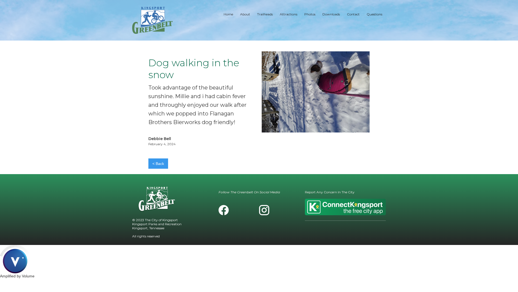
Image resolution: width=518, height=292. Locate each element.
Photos (309, 14)
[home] (152, 20)
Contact (353, 14)
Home (228, 14)
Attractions (288, 14)
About (245, 14)
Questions (374, 14)
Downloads (331, 14)
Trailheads (265, 14)
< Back (158, 163)
